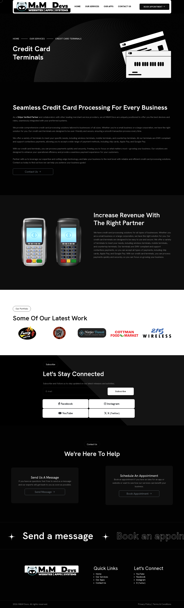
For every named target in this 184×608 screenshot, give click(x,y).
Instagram (112, 404)
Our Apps (100, 580)
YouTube (67, 413)
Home (16, 38)
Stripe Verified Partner (27, 117)
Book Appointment (137, 493)
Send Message (43, 492)
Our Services (37, 38)
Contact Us (32, 171)
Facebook (66, 404)
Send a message (61, 536)
